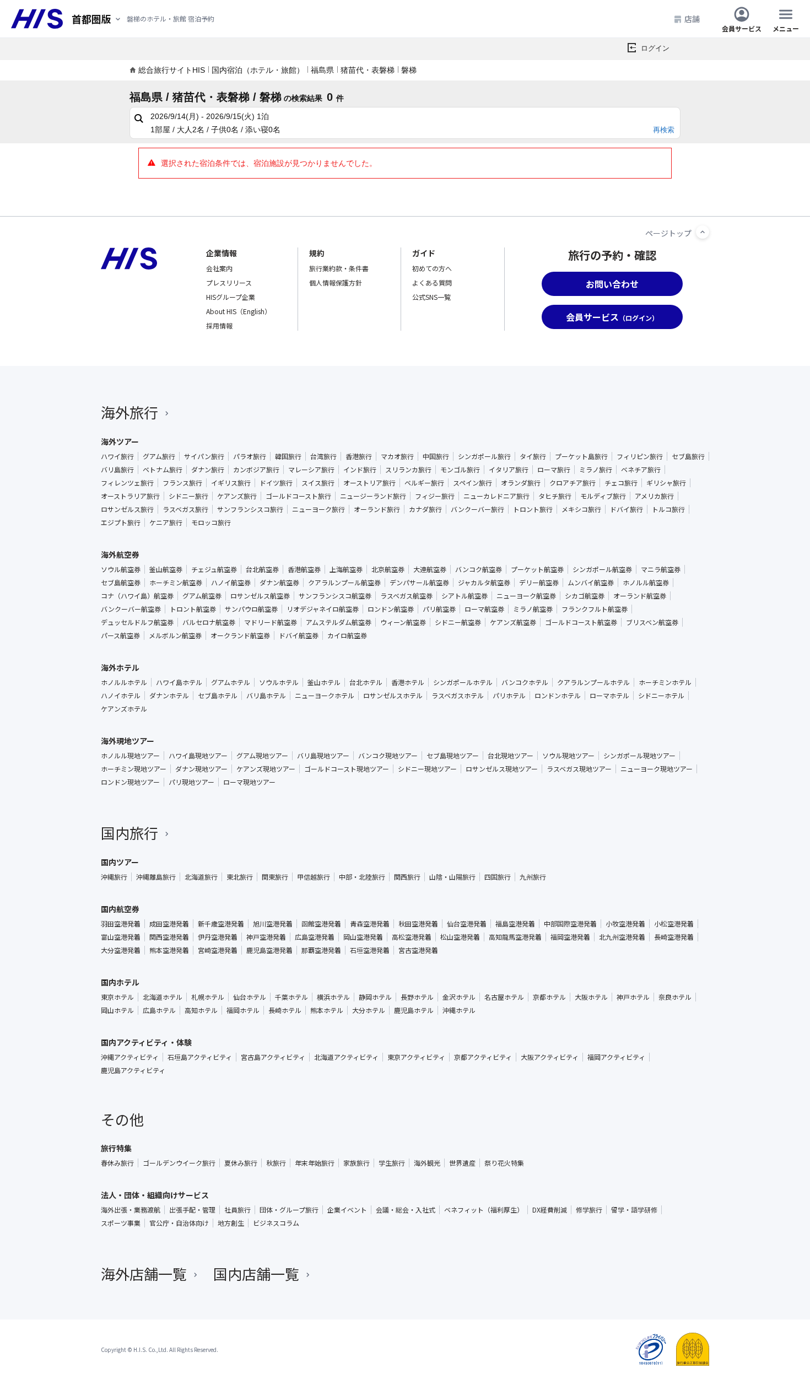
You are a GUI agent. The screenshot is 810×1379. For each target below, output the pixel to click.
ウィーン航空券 (403, 622)
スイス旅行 (317, 482)
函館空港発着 (321, 923)
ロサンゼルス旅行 (127, 509)
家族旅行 (356, 1163)
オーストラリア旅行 (130, 496)
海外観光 (427, 1163)
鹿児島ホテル (414, 1010)
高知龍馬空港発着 (515, 937)
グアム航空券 (202, 595)
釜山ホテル (324, 682)
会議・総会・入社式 (405, 1209)
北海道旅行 (201, 876)
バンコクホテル (524, 682)
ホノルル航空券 (646, 582)
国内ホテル (120, 982)
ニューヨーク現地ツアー (656, 768)
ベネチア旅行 (641, 469)
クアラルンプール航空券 (344, 582)
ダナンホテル (169, 695)
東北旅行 (239, 876)
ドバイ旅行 (626, 509)
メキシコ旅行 (581, 509)
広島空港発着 (314, 937)
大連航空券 (429, 569)
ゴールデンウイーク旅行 (179, 1163)
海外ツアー (120, 441)
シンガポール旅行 (484, 456)
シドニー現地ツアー (427, 768)
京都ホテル (549, 997)
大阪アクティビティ (550, 1057)
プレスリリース (229, 282)
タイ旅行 (533, 456)
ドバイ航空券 (298, 635)
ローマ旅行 (553, 469)
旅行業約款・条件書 (339, 268)
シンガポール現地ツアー (639, 755)
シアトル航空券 (464, 595)
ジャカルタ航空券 (484, 582)
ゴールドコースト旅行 (298, 496)
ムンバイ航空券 (591, 582)
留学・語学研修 (634, 1209)
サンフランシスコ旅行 (250, 509)
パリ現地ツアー (191, 782)
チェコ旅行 (621, 482)
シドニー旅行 (188, 496)
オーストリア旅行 (369, 482)
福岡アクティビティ (616, 1057)
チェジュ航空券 (214, 569)
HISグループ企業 (230, 296)
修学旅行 (589, 1209)
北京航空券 (387, 569)
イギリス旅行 (231, 482)
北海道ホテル (162, 997)
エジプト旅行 (121, 522)
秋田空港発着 (418, 923)
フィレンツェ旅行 (127, 482)
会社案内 (219, 268)
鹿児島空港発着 (269, 950)
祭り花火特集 (504, 1163)
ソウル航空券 (121, 569)
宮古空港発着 (418, 950)
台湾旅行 (323, 456)
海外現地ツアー (127, 740)
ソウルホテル (279, 682)
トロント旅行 (533, 509)
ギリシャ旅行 (666, 482)
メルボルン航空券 (175, 635)
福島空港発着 (515, 923)
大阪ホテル (591, 997)
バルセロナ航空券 (208, 622)
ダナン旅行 (207, 469)
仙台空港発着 (467, 923)
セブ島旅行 (688, 456)
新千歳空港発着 (221, 923)
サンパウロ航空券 (251, 609)
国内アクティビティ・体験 (146, 1042)
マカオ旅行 (397, 456)
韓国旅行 (288, 456)
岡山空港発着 (363, 937)
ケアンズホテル (124, 708)
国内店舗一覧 (256, 1273)
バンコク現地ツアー (388, 755)
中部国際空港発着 (570, 923)
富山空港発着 (121, 937)
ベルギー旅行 (424, 482)
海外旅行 (129, 412)
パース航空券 (120, 635)
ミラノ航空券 (533, 609)
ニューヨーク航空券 (526, 595)
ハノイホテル (121, 695)
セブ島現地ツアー (452, 755)
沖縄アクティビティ (130, 1057)
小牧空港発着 (625, 923)
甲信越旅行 (313, 876)
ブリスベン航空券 (652, 622)
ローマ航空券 (484, 609)
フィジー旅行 (435, 496)
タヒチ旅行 (554, 496)
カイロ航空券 (347, 635)
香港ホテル (407, 682)
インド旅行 (359, 469)
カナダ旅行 (425, 509)
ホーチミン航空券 (175, 582)
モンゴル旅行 (460, 469)
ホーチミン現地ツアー (133, 768)
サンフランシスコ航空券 (335, 595)
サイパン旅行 (204, 456)
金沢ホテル (459, 997)
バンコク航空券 (478, 569)
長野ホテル (417, 997)
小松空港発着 (674, 923)
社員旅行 (237, 1209)
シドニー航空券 (458, 622)
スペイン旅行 (472, 482)
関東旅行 (275, 876)
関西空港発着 (169, 937)
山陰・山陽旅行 (452, 876)
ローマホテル (609, 695)
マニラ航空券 (661, 569)
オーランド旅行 (377, 509)
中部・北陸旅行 (362, 876)
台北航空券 (262, 569)
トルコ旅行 (668, 509)
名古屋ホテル (504, 997)
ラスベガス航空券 (406, 595)
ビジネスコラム (276, 1223)
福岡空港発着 (570, 937)
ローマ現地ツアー (249, 782)
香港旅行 (358, 456)
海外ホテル (120, 667)
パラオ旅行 (249, 456)
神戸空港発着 (266, 937)
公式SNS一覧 (431, 296)
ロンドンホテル (557, 695)
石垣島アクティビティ (200, 1057)
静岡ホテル (375, 997)
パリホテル (509, 695)
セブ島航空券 (121, 582)
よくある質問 (432, 282)
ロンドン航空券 (391, 609)
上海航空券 (346, 569)
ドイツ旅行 (276, 482)
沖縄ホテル (459, 1010)
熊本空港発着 (169, 950)
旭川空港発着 (273, 923)
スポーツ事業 (121, 1223)
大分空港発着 (121, 950)
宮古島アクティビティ (273, 1057)
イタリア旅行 (508, 469)
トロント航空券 (193, 609)
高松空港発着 (411, 937)
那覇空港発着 (321, 950)
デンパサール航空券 (419, 582)
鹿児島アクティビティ (133, 1070)
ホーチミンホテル (665, 682)
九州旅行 (533, 876)
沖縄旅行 (114, 876)
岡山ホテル (117, 1010)
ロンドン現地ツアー (130, 782)
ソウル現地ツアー (568, 755)
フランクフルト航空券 (594, 609)
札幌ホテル (207, 997)
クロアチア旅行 (572, 482)
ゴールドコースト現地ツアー (346, 768)
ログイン (655, 48)
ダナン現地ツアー (201, 768)
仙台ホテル (249, 997)
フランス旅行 (182, 482)
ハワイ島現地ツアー (198, 755)
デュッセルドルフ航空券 (137, 622)
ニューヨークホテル (324, 695)
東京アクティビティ (416, 1057)
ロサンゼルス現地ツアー (502, 768)
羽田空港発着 (121, 923)
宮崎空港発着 (217, 950)
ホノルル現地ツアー (130, 755)
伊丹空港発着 (217, 937)
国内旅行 (129, 832)
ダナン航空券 (279, 582)
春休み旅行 (117, 1163)
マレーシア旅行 (311, 469)
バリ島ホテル (266, 695)
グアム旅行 (159, 456)
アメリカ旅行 (654, 496)
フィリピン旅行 (640, 456)
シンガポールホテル (463, 682)
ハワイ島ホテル (179, 682)
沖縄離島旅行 (156, 876)
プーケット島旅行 (581, 456)
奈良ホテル (675, 997)
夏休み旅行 (240, 1163)
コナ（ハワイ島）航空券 (137, 595)
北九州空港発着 (622, 937)
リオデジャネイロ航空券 (323, 609)
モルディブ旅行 (603, 496)
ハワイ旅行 (117, 456)
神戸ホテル (633, 997)
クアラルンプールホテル (593, 682)
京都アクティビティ (483, 1057)
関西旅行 (407, 876)
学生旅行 (392, 1163)
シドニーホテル (661, 695)
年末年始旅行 (314, 1163)
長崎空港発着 (674, 937)
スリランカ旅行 (408, 469)
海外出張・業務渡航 (130, 1209)
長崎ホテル (284, 1010)
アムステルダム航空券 (338, 622)
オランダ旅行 (521, 482)
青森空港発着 (370, 923)
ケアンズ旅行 (237, 496)
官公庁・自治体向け (179, 1223)
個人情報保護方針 (335, 282)
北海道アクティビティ (346, 1057)
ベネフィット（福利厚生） (483, 1209)
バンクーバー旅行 (477, 509)
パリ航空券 (439, 609)
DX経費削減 (549, 1209)
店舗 (692, 19)
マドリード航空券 (270, 622)
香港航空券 (304, 569)
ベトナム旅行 (162, 469)
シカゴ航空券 (584, 595)
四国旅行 (497, 876)
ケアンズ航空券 (513, 622)
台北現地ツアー (510, 755)
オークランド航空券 (240, 635)
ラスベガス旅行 (185, 509)
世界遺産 (462, 1163)
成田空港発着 (169, 923)
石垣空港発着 (370, 950)
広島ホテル (159, 1010)
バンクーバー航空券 (131, 609)
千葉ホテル (291, 997)
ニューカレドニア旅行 (496, 496)
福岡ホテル (243, 1010)
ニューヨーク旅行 (318, 509)
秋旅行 (276, 1163)
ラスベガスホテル (457, 695)
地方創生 (231, 1223)
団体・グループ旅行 (289, 1209)
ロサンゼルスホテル (393, 695)
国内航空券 (120, 908)
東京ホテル (117, 997)
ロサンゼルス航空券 (260, 595)
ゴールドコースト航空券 (581, 622)
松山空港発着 (460, 937)
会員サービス (742, 28)
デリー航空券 (539, 582)
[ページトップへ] (702, 232)
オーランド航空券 (639, 595)
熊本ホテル (326, 1010)
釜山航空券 (165, 569)
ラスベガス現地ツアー (579, 768)
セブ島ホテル (217, 695)
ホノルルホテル (124, 682)
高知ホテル (201, 1010)
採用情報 (219, 325)
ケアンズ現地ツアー (265, 768)
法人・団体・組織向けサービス (155, 1194)
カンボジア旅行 (256, 469)
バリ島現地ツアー (323, 755)
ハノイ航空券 (231, 582)
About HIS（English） (238, 311)
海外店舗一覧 (144, 1273)
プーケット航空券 (537, 569)
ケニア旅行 (165, 522)
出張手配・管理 (192, 1209)
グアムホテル (230, 682)
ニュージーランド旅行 (373, 496)
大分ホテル (368, 1010)
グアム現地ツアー (262, 755)
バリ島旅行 (117, 469)
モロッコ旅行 (211, 522)
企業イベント (347, 1209)
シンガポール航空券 (602, 569)
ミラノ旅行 (595, 469)
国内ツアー (120, 862)
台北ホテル (365, 682)
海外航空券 (120, 554)
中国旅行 (436, 456)
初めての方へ (432, 268)
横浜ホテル (333, 997)
